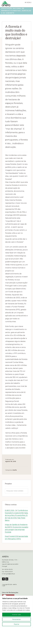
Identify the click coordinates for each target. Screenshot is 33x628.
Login (3, 585)
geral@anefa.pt (10, 573)
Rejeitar (16, 624)
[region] (16, 612)
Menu (29, 2)
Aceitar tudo (16, 614)
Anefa (14, 470)
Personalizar (16, 619)
